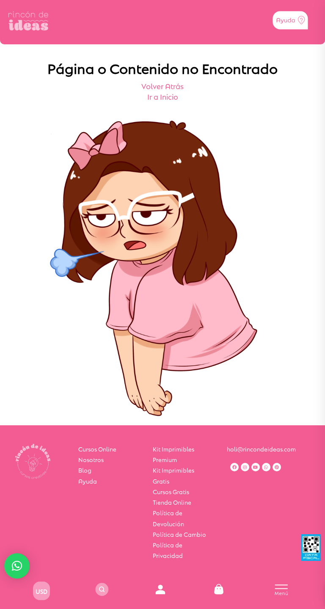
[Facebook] (234, 467)
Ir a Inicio (162, 96)
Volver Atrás (162, 86)
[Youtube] (255, 467)
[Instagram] (245, 467)
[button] (17, 566)
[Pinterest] (277, 467)
